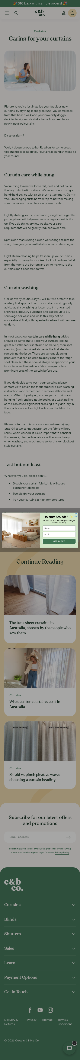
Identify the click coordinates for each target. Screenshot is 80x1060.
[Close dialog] (75, 515)
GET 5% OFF (59, 541)
